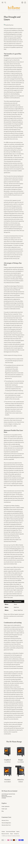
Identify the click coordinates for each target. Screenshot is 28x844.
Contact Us (16, 833)
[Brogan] (20, 751)
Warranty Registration (6, 822)
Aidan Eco (20, 779)
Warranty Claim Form (6, 825)
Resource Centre (5, 833)
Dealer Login (4, 808)
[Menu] (2, 2)
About (11, 833)
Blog (3, 811)
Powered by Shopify (15, 835)
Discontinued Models (10, 831)
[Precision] (7, 771)
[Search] (5, 2)
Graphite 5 (7, 760)
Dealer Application (5, 806)
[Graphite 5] (7, 751)
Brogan (20, 760)
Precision (7, 779)
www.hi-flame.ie (8, 835)
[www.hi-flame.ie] (14, 8)
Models (3, 831)
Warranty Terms (5, 820)
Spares (17, 831)
